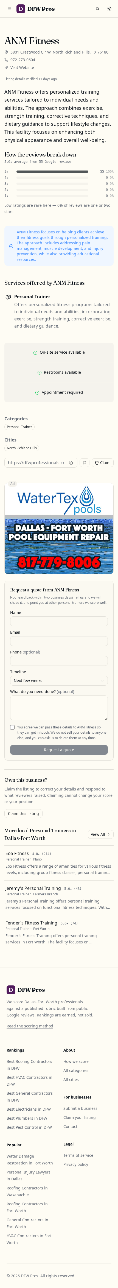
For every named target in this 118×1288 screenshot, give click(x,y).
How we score (76, 1061)
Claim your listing (79, 1117)
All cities (71, 1079)
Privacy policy (75, 1164)
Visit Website (22, 67)
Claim (105, 462)
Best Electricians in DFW (29, 1109)
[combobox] (59, 681)
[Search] (98, 9)
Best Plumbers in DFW (27, 1118)
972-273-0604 (22, 59)
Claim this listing (23, 813)
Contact (70, 1126)
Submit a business (80, 1108)
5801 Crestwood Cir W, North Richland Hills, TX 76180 (59, 52)
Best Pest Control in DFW (29, 1127)
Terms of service (78, 1155)
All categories (75, 1070)
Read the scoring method (30, 1026)
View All (98, 834)
